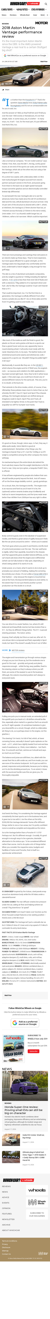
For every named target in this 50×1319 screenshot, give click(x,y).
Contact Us (6, 1254)
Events (5, 1203)
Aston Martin (23, 103)
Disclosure (6, 1247)
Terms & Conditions (9, 1241)
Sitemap (5, 1251)
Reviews (13, 15)
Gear (35, 15)
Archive (6, 1225)
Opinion (6, 1208)
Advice (5, 1197)
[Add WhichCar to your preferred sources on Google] (25, 1023)
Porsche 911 (30, 100)
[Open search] (46, 4)
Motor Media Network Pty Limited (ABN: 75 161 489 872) (25, 1258)
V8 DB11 (39, 365)
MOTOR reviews (18, 650)
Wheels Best (25, 15)
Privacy (5, 1244)
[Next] (47, 15)
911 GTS (14, 280)
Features (7, 1214)
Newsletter (8, 1219)
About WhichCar (11, 1230)
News (4, 15)
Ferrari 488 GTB (39, 574)
